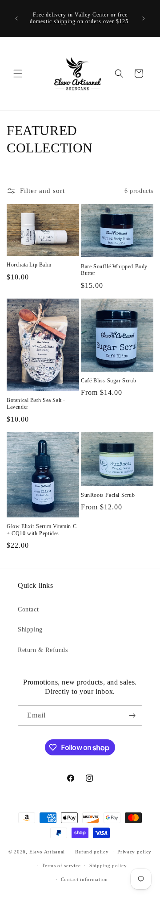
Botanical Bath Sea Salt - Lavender (36, 403)
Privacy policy (134, 851)
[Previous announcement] (16, 18)
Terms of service (61, 865)
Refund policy (91, 851)
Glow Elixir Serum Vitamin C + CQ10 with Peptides (41, 530)
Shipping (30, 629)
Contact (28, 609)
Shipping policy (108, 865)
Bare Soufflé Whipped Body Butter (114, 270)
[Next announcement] (143, 18)
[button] (18, 73)
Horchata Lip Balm (29, 265)
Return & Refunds (43, 650)
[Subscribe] (132, 715)
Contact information (84, 879)
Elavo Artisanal (47, 851)
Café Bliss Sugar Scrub (108, 380)
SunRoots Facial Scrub (108, 495)
